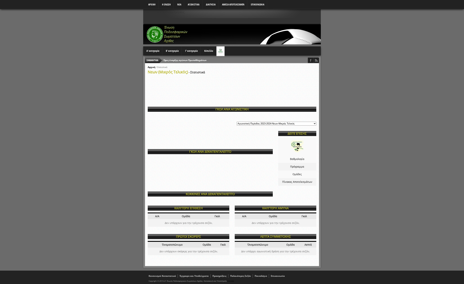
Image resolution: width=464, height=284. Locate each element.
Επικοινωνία (278, 275)
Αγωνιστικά (193, 4)
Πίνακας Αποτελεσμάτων (297, 181)
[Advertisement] (255, 34)
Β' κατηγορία (172, 51)
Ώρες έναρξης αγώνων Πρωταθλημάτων (184, 60)
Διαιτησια (211, 4)
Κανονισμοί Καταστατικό (162, 275)
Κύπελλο (208, 51)
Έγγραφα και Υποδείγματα (194, 275)
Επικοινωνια (257, 4)
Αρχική (151, 67)
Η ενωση (166, 4)
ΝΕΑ (179, 4)
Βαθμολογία (297, 159)
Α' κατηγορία (152, 51)
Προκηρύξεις (219, 275)
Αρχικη (152, 4)
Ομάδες (297, 174)
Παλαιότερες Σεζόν (240, 275)
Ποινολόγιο (261, 275)
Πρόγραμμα (297, 166)
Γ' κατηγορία (191, 51)
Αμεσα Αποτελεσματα (233, 4)
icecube (230, 281)
